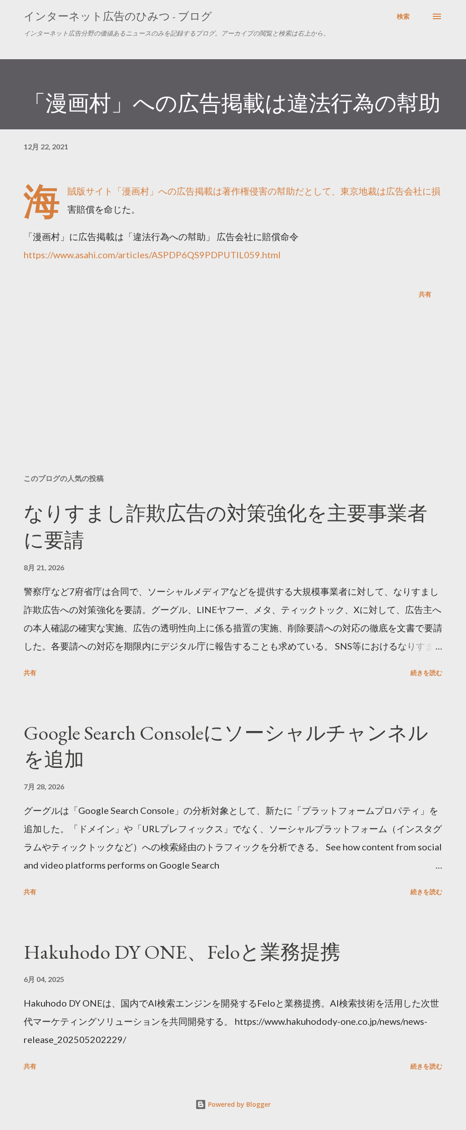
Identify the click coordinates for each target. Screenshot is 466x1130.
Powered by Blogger (238, 1104)
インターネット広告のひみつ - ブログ (118, 16)
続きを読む (426, 672)
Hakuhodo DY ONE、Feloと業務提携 (182, 952)
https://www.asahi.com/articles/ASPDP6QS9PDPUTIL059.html (152, 254)
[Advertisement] (233, 395)
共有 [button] (425, 294)
